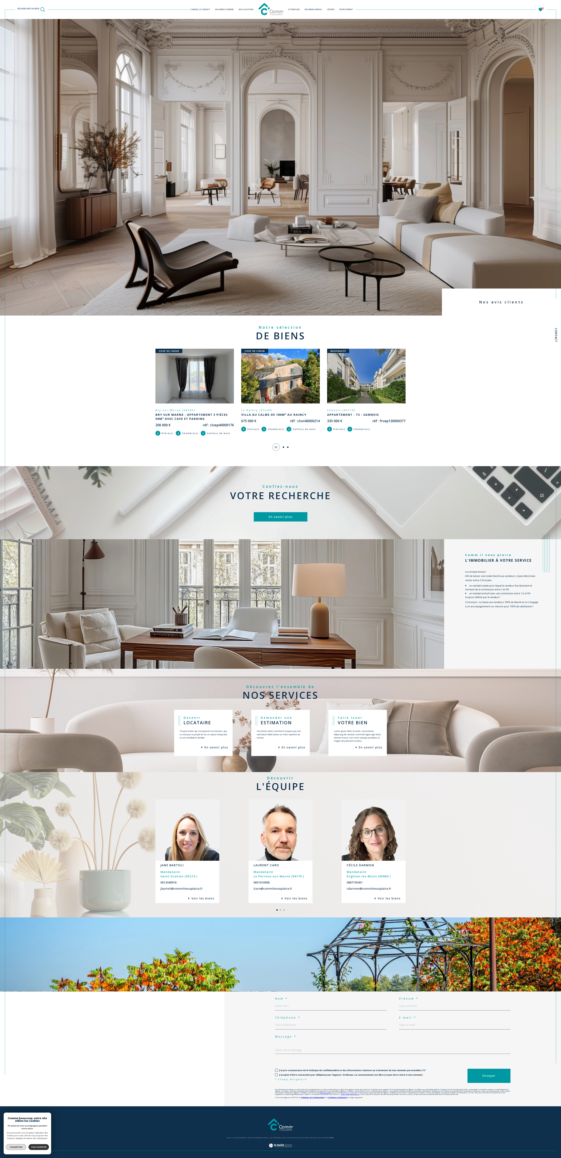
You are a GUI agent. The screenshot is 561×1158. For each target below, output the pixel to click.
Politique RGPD (322, 1138)
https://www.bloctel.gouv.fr (350, 1094)
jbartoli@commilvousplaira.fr (181, 889)
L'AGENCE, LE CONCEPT (200, 9)
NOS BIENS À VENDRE (224, 9)
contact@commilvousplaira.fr (56, 1042)
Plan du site (286, 1138)
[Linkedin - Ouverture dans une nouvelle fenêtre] (60, 1076)
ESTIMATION (294, 9)
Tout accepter (38, 1147)
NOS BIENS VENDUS (313, 9)
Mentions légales (297, 1138)
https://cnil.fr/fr (325, 1093)
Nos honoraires (275, 1138)
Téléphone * (287, 1018)
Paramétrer (16, 1147)
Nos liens (313, 1138)
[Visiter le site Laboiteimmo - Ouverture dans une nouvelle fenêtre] (280, 1149)
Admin (306, 1138)
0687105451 (355, 882)
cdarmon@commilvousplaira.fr (369, 889)
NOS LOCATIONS (246, 9)
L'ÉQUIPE (331, 9)
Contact (556, 335)
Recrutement (346, 9)
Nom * (281, 999)
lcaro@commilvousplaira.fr (272, 889)
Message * (285, 1037)
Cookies (331, 1138)
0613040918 (168, 882)
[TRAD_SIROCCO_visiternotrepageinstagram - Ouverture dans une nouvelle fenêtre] (50, 1076)
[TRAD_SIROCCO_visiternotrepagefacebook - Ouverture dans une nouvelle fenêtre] (40, 1076)
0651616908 (261, 882)
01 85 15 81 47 (48, 1033)
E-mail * (407, 1018)
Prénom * (408, 999)
